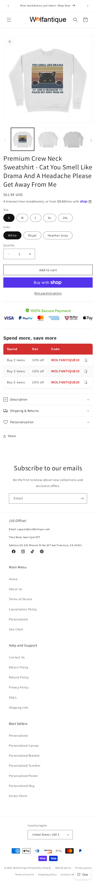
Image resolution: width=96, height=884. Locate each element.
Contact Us (17, 657)
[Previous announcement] (8, 6)
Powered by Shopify (39, 867)
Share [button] (12, 436)
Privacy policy (83, 867)
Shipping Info (18, 708)
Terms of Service (20, 599)
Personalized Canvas (24, 746)
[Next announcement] (88, 6)
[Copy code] (86, 360)
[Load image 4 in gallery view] (48, 139)
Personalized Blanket (24, 756)
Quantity (9, 245)
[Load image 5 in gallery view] (73, 139)
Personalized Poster (23, 776)
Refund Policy (19, 677)
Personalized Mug (22, 786)
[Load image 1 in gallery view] (22, 139)
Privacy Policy (18, 687)
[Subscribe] (82, 498)
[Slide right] (91, 140)
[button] (9, 20)
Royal (32, 235)
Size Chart (16, 629)
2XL (65, 218)
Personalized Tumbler (25, 766)
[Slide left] (5, 140)
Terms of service (24, 874)
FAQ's (13, 698)
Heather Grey (58, 235)
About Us (15, 589)
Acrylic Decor (18, 796)
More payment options (48, 293)
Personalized (18, 619)
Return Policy (18, 667)
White (12, 235)
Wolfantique (20, 867)
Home (13, 579)
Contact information (73, 874)
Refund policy (63, 867)
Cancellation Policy (23, 609)
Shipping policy (47, 874)
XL (50, 218)
